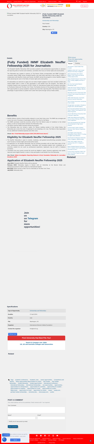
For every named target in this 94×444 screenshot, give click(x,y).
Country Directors (18, 1)
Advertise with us (42, 1)
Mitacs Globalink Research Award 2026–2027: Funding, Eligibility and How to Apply (77, 80)
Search (85, 6)
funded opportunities (36, 383)
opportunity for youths (40, 390)
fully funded (46, 381)
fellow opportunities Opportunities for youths (28, 381)
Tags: (12, 379)
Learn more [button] (23, 436)
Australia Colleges (52, 440)
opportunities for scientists (37, 386)
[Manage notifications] (90, 441)
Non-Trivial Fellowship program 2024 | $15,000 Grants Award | (30, 133)
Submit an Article (52, 1)
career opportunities (46, 379)
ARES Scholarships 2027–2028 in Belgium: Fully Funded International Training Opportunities (76, 75)
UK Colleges (61, 440)
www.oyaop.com (43, 392)
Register (85, 1)
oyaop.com (57, 390)
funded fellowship (23, 383)
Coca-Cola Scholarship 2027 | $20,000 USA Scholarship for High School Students (76, 124)
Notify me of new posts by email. (18, 421)
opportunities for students (18, 388)
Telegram (33, 218)
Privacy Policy (52, 442)
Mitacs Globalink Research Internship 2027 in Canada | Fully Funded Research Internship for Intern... (77, 148)
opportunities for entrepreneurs (19, 386)
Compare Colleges (34, 440)
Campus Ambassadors (78, 438)
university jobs (33, 392)
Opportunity (14, 390)
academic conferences (21, 379)
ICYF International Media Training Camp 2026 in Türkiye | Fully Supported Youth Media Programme (77, 110)
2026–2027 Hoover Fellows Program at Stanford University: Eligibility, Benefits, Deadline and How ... (77, 89)
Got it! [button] (15, 440)
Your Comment (12, 405)
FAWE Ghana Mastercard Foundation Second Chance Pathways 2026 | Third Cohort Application (76, 119)
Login (79, 1)
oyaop (50, 390)
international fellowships (17, 385)
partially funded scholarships (19, 392)
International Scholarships (33, 385)
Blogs (60, 1)
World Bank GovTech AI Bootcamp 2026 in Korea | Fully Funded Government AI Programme (77, 94)
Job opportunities (48, 385)
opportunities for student (54, 386)
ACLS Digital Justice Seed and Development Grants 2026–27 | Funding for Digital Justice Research (77, 134)
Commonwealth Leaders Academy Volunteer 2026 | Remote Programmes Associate (76, 129)
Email (39, 415)
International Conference (51, 383)
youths (52, 392)
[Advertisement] (36, 46)
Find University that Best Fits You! (36, 338)
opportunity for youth (25, 390)
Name (10, 415)
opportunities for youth (33, 388)
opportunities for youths (49, 388)
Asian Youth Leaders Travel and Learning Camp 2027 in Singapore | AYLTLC (76, 143)
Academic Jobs (34, 379)
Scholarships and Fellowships (50, 20)
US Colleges (43, 440)
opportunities (58, 385)
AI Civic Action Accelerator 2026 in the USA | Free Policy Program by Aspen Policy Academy (76, 153)
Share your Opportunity (30, 1)
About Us (9, 1)
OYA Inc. (44, 442)
